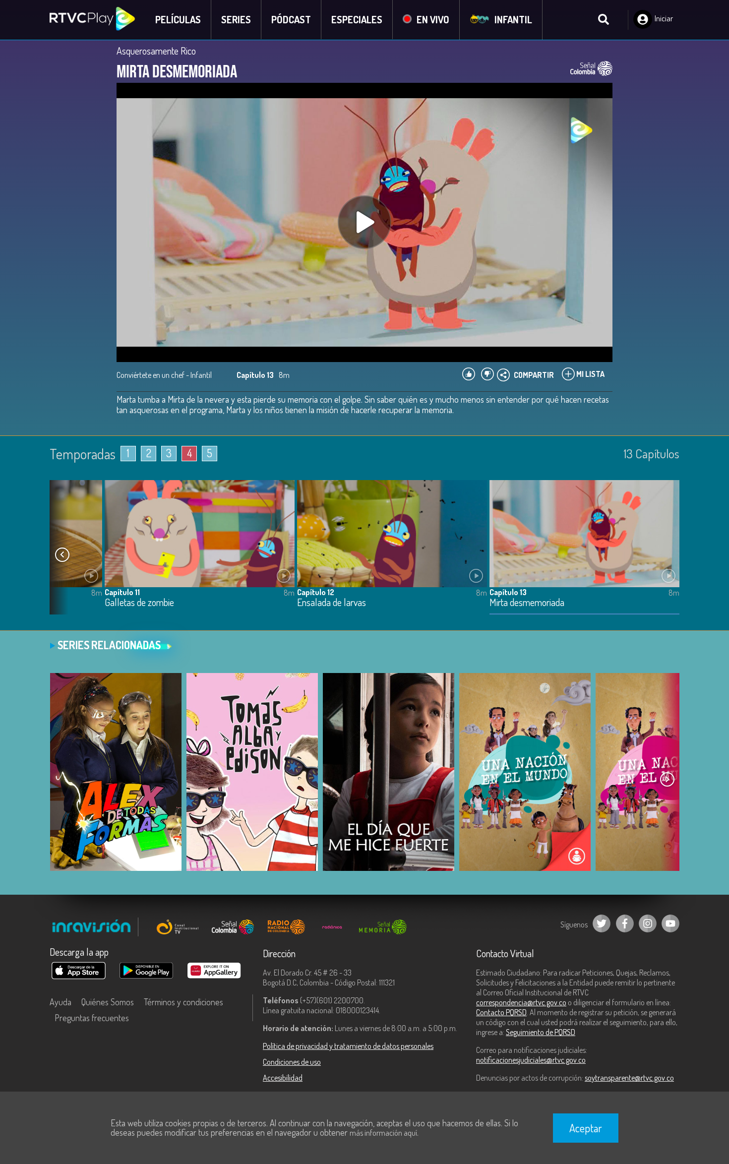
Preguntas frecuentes (92, 1017)
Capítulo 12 (315, 592)
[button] (62, 555)
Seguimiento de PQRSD (540, 1032)
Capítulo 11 (122, 592)
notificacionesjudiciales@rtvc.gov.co (531, 1060)
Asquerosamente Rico (156, 50)
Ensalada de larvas (331, 603)
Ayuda (60, 1001)
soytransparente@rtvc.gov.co (629, 1078)
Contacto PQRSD (501, 1012)
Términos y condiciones (183, 1001)
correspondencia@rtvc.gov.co (521, 1002)
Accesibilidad (283, 1078)
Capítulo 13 (508, 592)
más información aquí (383, 1133)
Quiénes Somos (107, 1001)
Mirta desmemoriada (526, 603)
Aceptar (585, 1128)
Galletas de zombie (139, 603)
